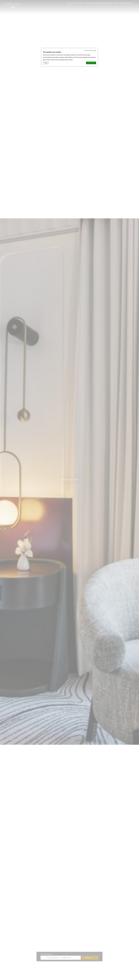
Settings (46, 62)
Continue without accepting (90, 50)
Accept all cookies (91, 62)
